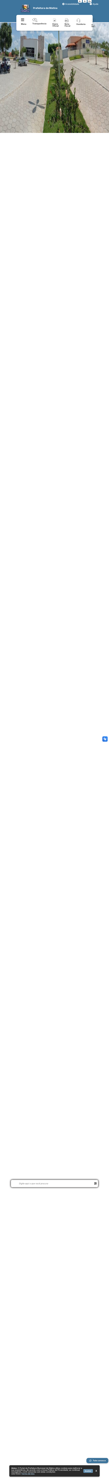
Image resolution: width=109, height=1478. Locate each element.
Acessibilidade (71, 4)
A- (80, 1)
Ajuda (95, 4)
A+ (89, 1)
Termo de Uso (27, 1474)
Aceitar (88, 1471)
